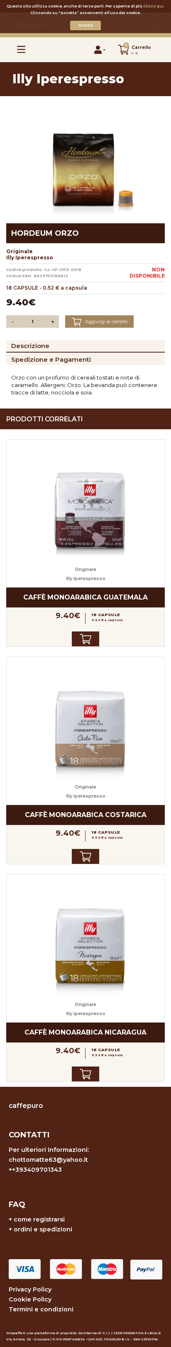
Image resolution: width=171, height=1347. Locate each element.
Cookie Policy (30, 1299)
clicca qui (153, 6)
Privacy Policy (30, 1289)
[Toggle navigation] (21, 49)
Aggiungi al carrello (105, 321)
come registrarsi (39, 1219)
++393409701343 (35, 1169)
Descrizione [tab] (30, 346)
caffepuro (26, 1106)
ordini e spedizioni (43, 1229)
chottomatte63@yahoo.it (48, 1159)
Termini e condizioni (41, 1309)
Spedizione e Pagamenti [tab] (51, 359)
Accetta (85, 25)
